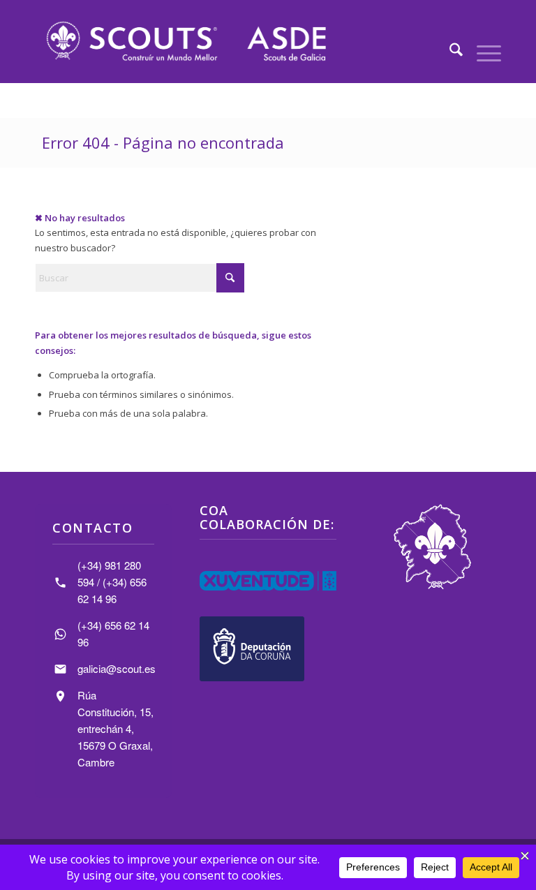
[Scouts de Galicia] (185, 41)
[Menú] (482, 51)
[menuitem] (449, 51)
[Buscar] (449, 51)
